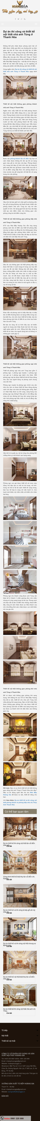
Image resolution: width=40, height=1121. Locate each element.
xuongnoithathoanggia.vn (16, 1092)
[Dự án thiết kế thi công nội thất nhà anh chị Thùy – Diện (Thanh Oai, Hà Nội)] (20, 995)
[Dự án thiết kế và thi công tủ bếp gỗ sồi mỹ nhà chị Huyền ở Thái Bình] (20, 896)
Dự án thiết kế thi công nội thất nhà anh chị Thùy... (19, 1010)
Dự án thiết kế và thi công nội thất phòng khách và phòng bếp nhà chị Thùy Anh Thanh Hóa (20, 802)
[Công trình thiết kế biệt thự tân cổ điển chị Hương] (20, 862)
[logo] (20, 4)
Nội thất (5, 1035)
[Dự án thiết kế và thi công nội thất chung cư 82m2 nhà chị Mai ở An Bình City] (20, 929)
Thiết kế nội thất (8, 1040)
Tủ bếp (4, 1030)
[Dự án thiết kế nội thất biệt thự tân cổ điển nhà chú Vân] (20, 962)
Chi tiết (9, 846)
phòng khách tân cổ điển (19, 158)
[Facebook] (15, 19)
